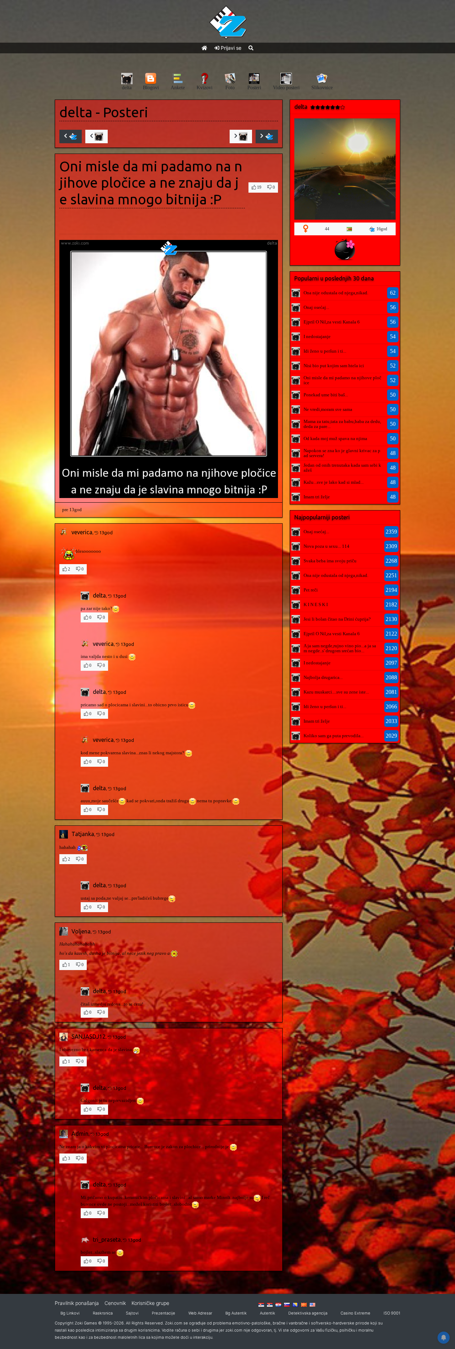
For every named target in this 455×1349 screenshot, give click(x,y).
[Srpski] (270, 1304)
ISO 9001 (392, 1313)
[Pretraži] (250, 48)
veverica (81, 532)
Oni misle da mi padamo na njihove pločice (342, 380)
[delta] (295, 292)
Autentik (267, 1313)
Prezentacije (163, 1313)
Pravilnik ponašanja (77, 1303)
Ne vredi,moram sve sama (328, 409)
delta (75, 112)
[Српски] (261, 1304)
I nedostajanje (317, 336)
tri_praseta (107, 1239)
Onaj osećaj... (316, 307)
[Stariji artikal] (267, 136)
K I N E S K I (316, 604)
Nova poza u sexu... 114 (326, 546)
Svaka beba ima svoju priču (330, 560)
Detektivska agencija (307, 1313)
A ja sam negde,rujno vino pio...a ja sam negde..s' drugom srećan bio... (340, 648)
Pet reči (311, 590)
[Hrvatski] (278, 1304)
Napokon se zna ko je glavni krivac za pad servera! (342, 453)
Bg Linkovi (70, 1313)
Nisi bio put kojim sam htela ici (334, 365)
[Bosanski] (295, 1304)
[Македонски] (304, 1304)
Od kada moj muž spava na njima (335, 438)
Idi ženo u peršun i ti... (325, 351)
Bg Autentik (236, 1313)
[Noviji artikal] (70, 136)
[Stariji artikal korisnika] (241, 136)
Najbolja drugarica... (323, 677)
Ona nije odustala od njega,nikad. (336, 292)
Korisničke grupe (150, 1303)
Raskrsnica (103, 1313)
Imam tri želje (317, 496)
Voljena (81, 931)
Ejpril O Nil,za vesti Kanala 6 (332, 322)
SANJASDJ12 (88, 1036)
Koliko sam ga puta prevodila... (334, 735)
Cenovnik (115, 1303)
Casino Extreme (355, 1313)
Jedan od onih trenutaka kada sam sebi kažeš (342, 467)
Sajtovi (132, 1313)
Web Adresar (200, 1313)
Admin (80, 1133)
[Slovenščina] (287, 1304)
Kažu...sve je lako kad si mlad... (334, 482)
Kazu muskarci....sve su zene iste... (336, 692)
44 (327, 228)
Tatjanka (82, 834)
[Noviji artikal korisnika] (96, 136)
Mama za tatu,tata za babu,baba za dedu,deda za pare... (342, 424)
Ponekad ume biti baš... (326, 394)
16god (381, 228)
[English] (312, 1304)
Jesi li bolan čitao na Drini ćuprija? (337, 619)
